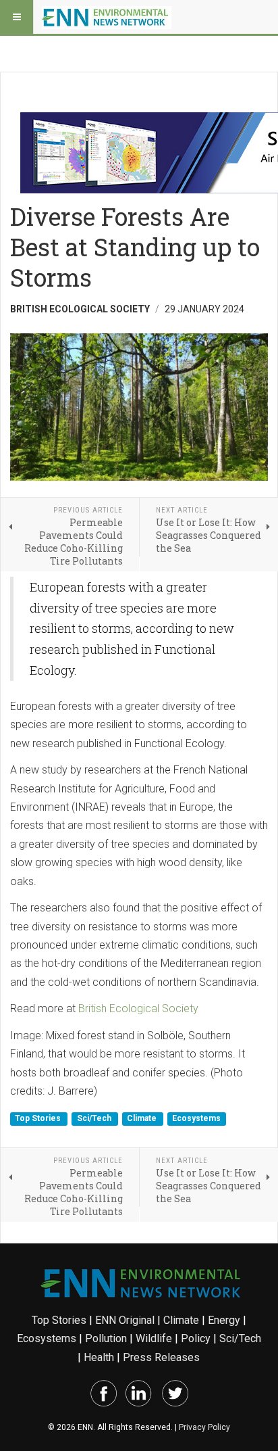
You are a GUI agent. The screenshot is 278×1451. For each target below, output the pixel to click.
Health (99, 1357)
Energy (224, 1320)
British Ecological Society (138, 1008)
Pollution (106, 1338)
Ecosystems (196, 1118)
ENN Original (125, 1320)
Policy (196, 1338)
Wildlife (154, 1338)
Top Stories (39, 1118)
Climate (143, 1118)
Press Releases (161, 1357)
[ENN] (106, 17)
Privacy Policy (204, 1427)
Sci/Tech (95, 1118)
